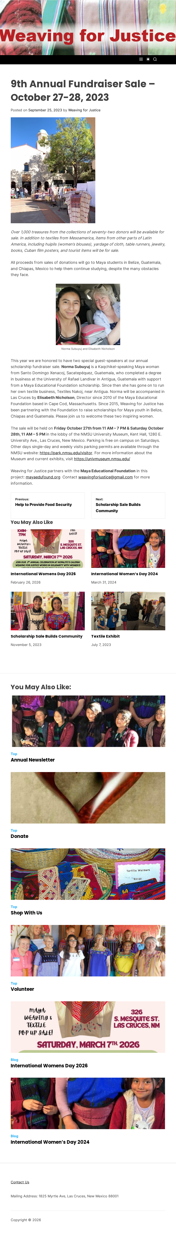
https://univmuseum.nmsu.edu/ (102, 459)
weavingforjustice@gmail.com (105, 477)
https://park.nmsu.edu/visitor (66, 453)
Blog (14, 1059)
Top (14, 754)
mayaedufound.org (43, 477)
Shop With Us (26, 913)
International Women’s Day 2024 (124, 573)
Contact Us (20, 1182)
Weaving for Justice (84, 110)
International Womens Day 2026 (43, 573)
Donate (19, 836)
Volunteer (22, 989)
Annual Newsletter (33, 760)
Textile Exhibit (105, 636)
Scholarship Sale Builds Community (46, 636)
